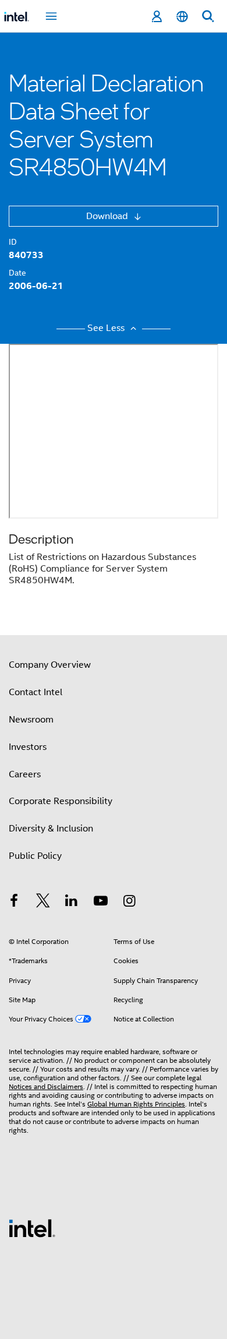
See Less (107, 328)
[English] (182, 17)
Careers (25, 774)
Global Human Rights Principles (136, 1104)
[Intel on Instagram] (129, 902)
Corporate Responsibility (60, 801)
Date (17, 272)
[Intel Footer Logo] (32, 1228)
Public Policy (35, 856)
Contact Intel (35, 692)
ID (13, 242)
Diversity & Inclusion (51, 828)
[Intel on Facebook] (14, 902)
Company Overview (50, 665)
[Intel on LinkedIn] (71, 902)
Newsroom (31, 719)
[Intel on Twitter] (43, 902)
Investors (28, 747)
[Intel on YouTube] (101, 902)
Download (108, 216)
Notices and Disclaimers (46, 1086)
